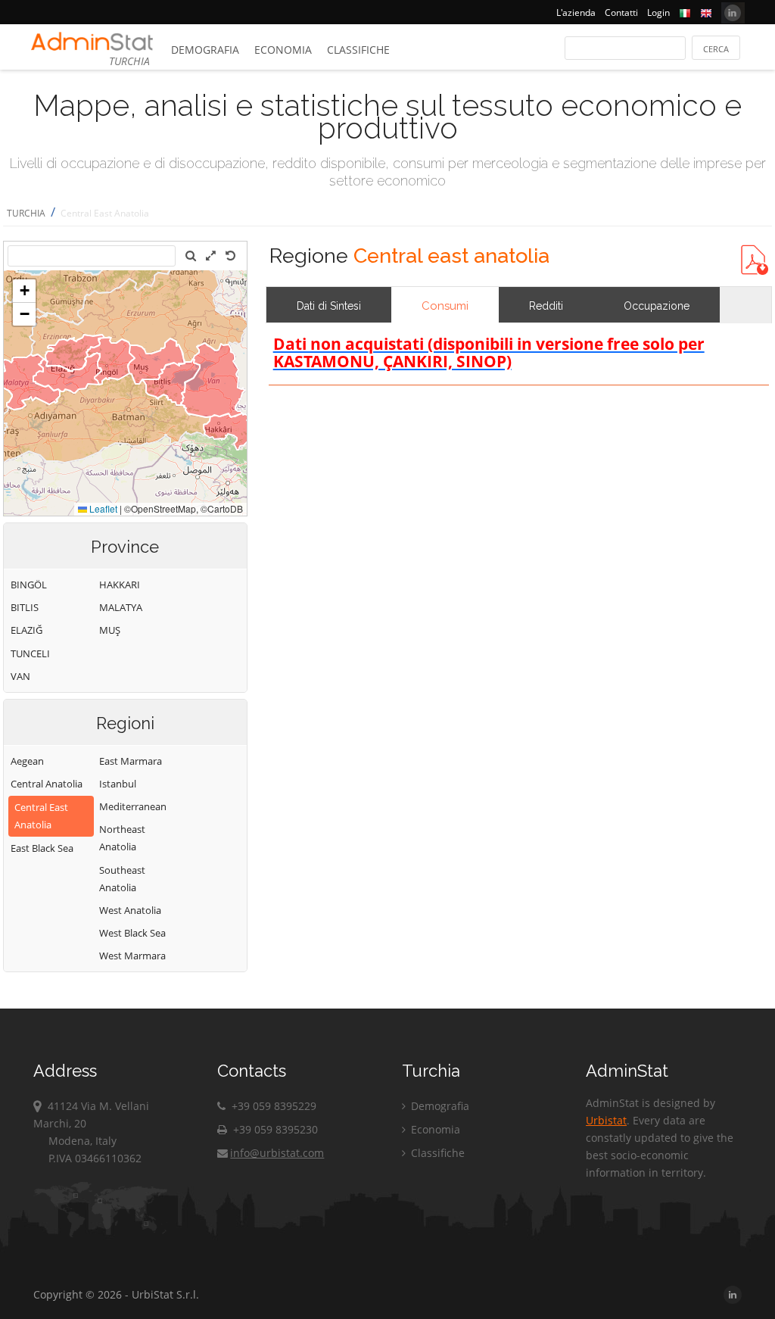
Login (658, 12)
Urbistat (606, 1120)
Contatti (621, 12)
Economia (283, 49)
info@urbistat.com (277, 1153)
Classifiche (358, 49)
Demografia (205, 49)
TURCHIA (26, 213)
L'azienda (576, 12)
